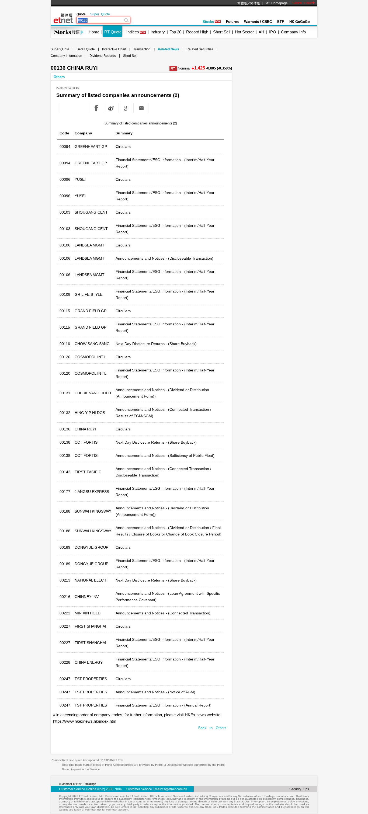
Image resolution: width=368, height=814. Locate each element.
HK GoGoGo (299, 22)
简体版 (255, 3)
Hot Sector (244, 32)
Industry (158, 32)
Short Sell (221, 32)
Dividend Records (102, 56)
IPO (272, 32)
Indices (132, 32)
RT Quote (112, 32)
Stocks (208, 22)
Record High (197, 32)
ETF (280, 22)
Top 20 (175, 32)
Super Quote (100, 14)
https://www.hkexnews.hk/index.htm (84, 721)
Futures (232, 22)
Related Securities (199, 49)
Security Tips (299, 789)
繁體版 (242, 3)
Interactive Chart (114, 49)
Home (94, 32)
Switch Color (302, 3)
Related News (168, 49)
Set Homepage (276, 3)
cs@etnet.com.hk (174, 789)
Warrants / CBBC (258, 22)
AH (261, 32)
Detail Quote (86, 49)
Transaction (142, 49)
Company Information (66, 56)
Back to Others (212, 728)
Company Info (293, 32)
